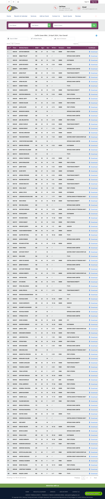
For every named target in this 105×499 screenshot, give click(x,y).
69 (8, 341)
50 (8, 260)
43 (8, 230)
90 (8, 431)
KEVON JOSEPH (23, 213)
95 (8, 452)
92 (8, 439)
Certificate (92, 48)
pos (9, 48)
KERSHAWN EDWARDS (25, 333)
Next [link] (95, 478)
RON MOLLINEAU (23, 205)
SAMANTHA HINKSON (25, 354)
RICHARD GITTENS (24, 243)
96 (8, 456)
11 (8, 94)
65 (8, 324)
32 (8, 184)
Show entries (13, 44)
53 (8, 273)
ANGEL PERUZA (23, 290)
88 (8, 422)
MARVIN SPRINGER (24, 145)
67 (8, 333)
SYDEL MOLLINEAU (24, 286)
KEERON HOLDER (23, 103)
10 (8, 90)
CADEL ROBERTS (23, 68)
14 (8, 107)
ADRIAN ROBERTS (24, 273)
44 (8, 235)
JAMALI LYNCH (23, 192)
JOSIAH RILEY (22, 73)
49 (8, 256)
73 (8, 358)
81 (8, 392)
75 (8, 367)
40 (8, 218)
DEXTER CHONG (23, 414)
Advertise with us (52, 486)
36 (8, 201)
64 (8, 320)
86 (8, 414)
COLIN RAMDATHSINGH (25, 230)
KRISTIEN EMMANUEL (25, 94)
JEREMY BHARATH (23, 264)
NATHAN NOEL (23, 277)
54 (8, 277)
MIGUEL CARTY (23, 98)
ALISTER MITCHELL (24, 235)
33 (8, 188)
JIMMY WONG (22, 166)
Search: (76, 44)
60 (8, 303)
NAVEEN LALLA (23, 397)
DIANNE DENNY (23, 128)
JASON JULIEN (22, 107)
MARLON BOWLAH (24, 380)
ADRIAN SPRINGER (24, 175)
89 (8, 426)
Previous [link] (77, 478)
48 (8, 252)
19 (8, 128)
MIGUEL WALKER (23, 426)
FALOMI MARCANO (24, 401)
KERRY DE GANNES (24, 260)
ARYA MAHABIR (23, 345)
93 (8, 443)
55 (8, 282)
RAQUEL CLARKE (23, 473)
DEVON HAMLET (23, 222)
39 (8, 213)
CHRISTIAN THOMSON (25, 469)
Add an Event (44, 16)
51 (8, 264)
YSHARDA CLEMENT (24, 367)
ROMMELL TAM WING (24, 388)
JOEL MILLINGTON (24, 120)
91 (8, 435)
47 (8, 247)
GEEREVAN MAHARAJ (24, 448)
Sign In (87, 2)
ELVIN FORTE (22, 171)
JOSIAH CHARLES (23, 124)
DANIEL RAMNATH (24, 439)
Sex (48, 48)
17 (8, 120)
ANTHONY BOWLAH (24, 375)
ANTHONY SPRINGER (24, 269)
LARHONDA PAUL (23, 337)
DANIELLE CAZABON (24, 460)
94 (8, 448)
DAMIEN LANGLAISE (24, 362)
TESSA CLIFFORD (23, 371)
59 (8, 299)
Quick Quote (67, 16)
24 (8, 149)
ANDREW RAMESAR (24, 324)
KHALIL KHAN (22, 435)
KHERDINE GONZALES (25, 443)
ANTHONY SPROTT (24, 252)
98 (8, 465)
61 (8, 307)
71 (8, 350)
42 (8, 226)
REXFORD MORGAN (24, 209)
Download (94, 52)
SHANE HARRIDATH (24, 303)
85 (8, 409)
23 (8, 145)
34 (8, 192)
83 (8, 401)
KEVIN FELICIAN (23, 465)
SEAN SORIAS (22, 201)
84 (8, 405)
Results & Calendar (20, 16)
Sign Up (94, 2)
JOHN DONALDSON (24, 162)
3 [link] (90, 478)
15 (8, 111)
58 (8, 294)
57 (8, 290)
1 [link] (83, 478)
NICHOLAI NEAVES (24, 311)
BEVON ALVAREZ (23, 431)
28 (8, 166)
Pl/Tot (54, 48)
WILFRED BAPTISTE (24, 179)
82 (8, 397)
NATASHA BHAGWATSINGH (26, 294)
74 (8, 362)
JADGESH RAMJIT (23, 115)
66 (8, 328)
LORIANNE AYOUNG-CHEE (26, 196)
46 (8, 243)
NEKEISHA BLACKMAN (25, 418)
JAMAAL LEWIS (23, 328)
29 (8, 171)
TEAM (69, 48)
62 (8, 311)
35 (8, 196)
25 (8, 154)
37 (8, 205)
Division (61, 48)
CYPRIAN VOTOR (23, 316)
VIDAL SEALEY (22, 188)
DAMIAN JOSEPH (23, 90)
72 (8, 354)
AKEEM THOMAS (23, 86)
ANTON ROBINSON (24, 51)
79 (8, 384)
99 (8, 469)
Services (33, 16)
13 (8, 103)
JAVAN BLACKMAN (24, 392)
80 (8, 388)
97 (8, 460)
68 (8, 337)
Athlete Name (23, 48)
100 (8, 473)
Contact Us (56, 16)
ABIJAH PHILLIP (23, 56)
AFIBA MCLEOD (23, 81)
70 (8, 345)
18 (8, 124)
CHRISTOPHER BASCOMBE (26, 141)
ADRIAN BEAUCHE (24, 184)
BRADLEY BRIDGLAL (24, 405)
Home (9, 16)
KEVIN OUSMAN (23, 320)
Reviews (78, 16)
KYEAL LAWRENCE (23, 384)
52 (8, 269)
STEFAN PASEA (23, 341)
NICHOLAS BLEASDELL (25, 409)
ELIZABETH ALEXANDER (25, 307)
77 (8, 375)
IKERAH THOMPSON (24, 158)
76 (8, 371)
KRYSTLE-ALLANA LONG (25, 452)
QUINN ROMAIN (23, 239)
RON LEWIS (22, 256)
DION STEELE (22, 247)
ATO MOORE (22, 282)
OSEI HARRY (22, 422)
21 (8, 137)
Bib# (36, 48)
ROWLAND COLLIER (24, 358)
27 (8, 162)
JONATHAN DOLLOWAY (25, 149)
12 (8, 98)
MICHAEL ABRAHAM (24, 132)
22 (8, 141)
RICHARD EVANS (23, 218)
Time (14, 48)
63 (8, 316)
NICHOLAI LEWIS (23, 299)
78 (8, 380)
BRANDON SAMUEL (24, 111)
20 (8, 132)
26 (8, 158)
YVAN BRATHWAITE (24, 137)
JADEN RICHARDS (23, 64)
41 (8, 222)
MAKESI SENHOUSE (24, 154)
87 (8, 418)
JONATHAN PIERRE (24, 77)
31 (8, 179)
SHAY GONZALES (23, 60)
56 (8, 286)
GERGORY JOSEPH (23, 226)
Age (42, 48)
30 (8, 175)
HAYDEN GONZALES (24, 456)
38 (8, 209)
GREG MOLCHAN (23, 350)
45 (8, 239)
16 (8, 115)
